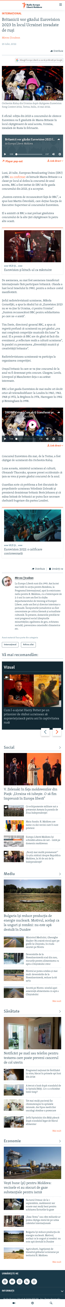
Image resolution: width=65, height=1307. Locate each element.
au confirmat (17, 177)
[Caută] (51, 1303)
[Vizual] (14, 1303)
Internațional (11, 13)
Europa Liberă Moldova (20, 143)
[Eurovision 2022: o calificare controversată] (32, 526)
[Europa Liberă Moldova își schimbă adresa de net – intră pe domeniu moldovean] (14, 841)
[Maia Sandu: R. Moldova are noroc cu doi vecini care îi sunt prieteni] (14, 826)
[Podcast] (32, 1303)
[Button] (56, 51)
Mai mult (56, 1001)
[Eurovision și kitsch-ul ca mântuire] (32, 246)
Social (9, 748)
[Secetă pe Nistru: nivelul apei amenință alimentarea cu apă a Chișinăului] (14, 992)
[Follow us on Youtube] (12, 1282)
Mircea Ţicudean (11, 38)
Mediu (9, 874)
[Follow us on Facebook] (5, 1282)
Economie (12, 1141)
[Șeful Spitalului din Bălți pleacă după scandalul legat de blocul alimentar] (14, 1122)
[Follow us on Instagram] (20, 1282)
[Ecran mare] (60, 439)
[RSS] (27, 1282)
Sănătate (12, 1011)
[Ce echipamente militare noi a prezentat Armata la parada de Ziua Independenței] (14, 810)
